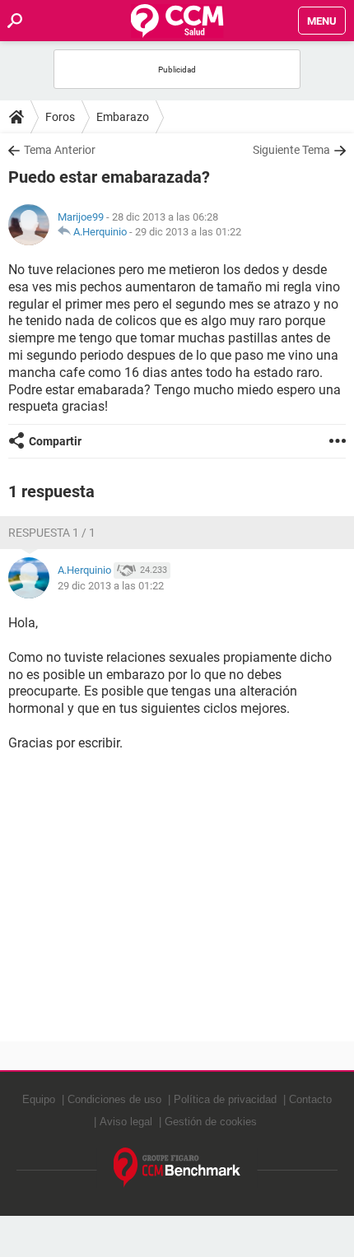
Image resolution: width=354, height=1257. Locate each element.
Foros (60, 116)
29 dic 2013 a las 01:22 (188, 232)
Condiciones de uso (114, 1099)
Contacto (310, 1099)
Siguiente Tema (291, 149)
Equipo (38, 1099)
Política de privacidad (225, 1099)
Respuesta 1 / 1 (51, 532)
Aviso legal (126, 1121)
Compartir (55, 441)
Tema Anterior (59, 149)
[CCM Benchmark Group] (177, 1168)
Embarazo (122, 116)
